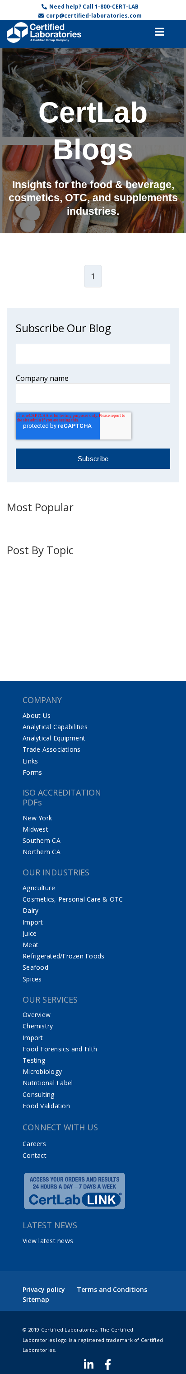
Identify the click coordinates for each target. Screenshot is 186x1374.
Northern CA (41, 851)
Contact (34, 1155)
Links (30, 761)
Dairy (30, 910)
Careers (34, 1143)
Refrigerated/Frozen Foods (63, 956)
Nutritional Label (48, 1082)
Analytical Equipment (54, 738)
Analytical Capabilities (55, 726)
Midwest (35, 829)
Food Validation (46, 1105)
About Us (37, 715)
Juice (30, 933)
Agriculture (39, 888)
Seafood (35, 967)
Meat (30, 944)
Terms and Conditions (112, 1289)
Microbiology (42, 1071)
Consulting (39, 1094)
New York (37, 818)
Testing (34, 1060)
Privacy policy (44, 1289)
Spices (32, 979)
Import (33, 922)
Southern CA (41, 840)
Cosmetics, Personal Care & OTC (73, 899)
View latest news (48, 1240)
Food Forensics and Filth (60, 1049)
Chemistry (38, 1026)
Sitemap (36, 1299)
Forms (32, 772)
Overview (37, 1014)
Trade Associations (52, 749)
